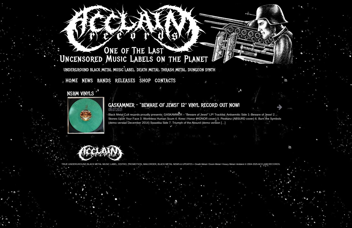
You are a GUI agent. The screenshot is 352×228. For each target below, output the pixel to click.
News (87, 80)
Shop (145, 80)
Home (72, 80)
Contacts (165, 80)
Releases (125, 80)
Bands (104, 80)
